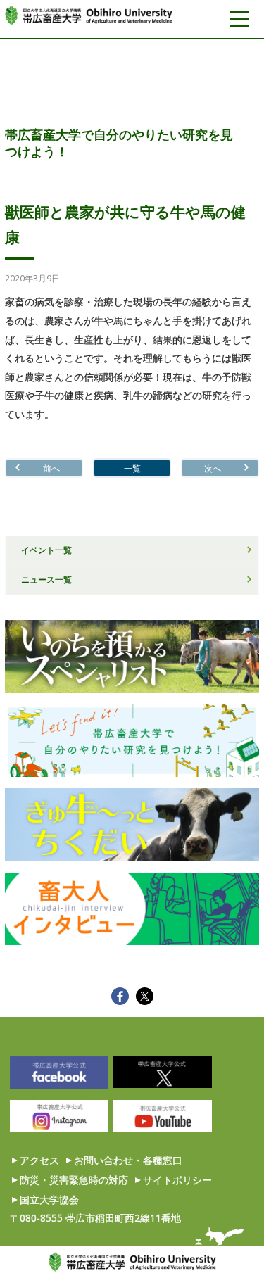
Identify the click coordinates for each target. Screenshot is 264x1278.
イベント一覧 (46, 549)
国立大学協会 (49, 1199)
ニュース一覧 (46, 579)
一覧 (132, 468)
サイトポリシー (177, 1180)
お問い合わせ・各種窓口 (128, 1160)
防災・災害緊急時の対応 (74, 1180)
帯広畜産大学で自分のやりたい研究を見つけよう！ (119, 143)
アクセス (39, 1160)
